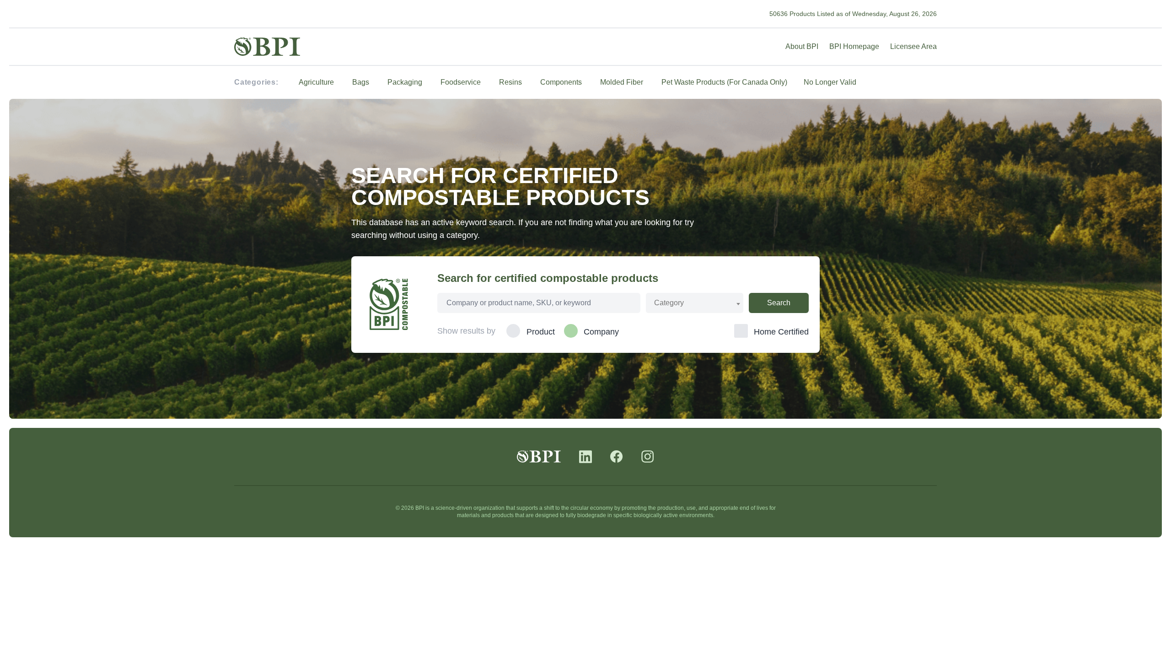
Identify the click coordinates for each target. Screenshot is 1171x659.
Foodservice (460, 82)
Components (561, 82)
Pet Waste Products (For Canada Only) (724, 82)
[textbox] (673, 302)
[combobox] (694, 303)
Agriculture (316, 82)
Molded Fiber (621, 82)
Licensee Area (913, 46)
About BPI (801, 46)
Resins (510, 82)
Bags (360, 82)
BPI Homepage (854, 46)
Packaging (404, 82)
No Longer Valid (830, 82)
